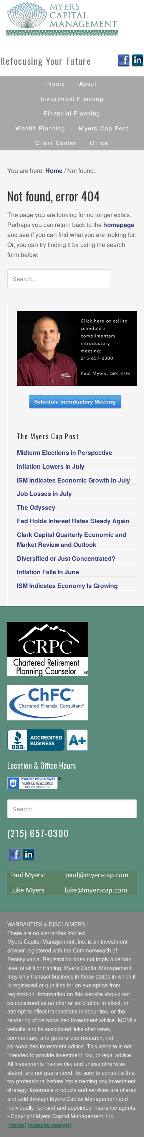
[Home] (16, 1125)
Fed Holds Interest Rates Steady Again (73, 520)
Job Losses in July (44, 493)
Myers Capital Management (72, 19)
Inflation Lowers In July (50, 466)
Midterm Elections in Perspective (64, 452)
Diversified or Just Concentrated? (66, 558)
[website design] (49, 1125)
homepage (118, 224)
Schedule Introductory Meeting (75, 402)
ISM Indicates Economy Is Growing (67, 585)
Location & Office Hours (41, 765)
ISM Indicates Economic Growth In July (73, 480)
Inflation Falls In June (48, 571)
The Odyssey (36, 507)
